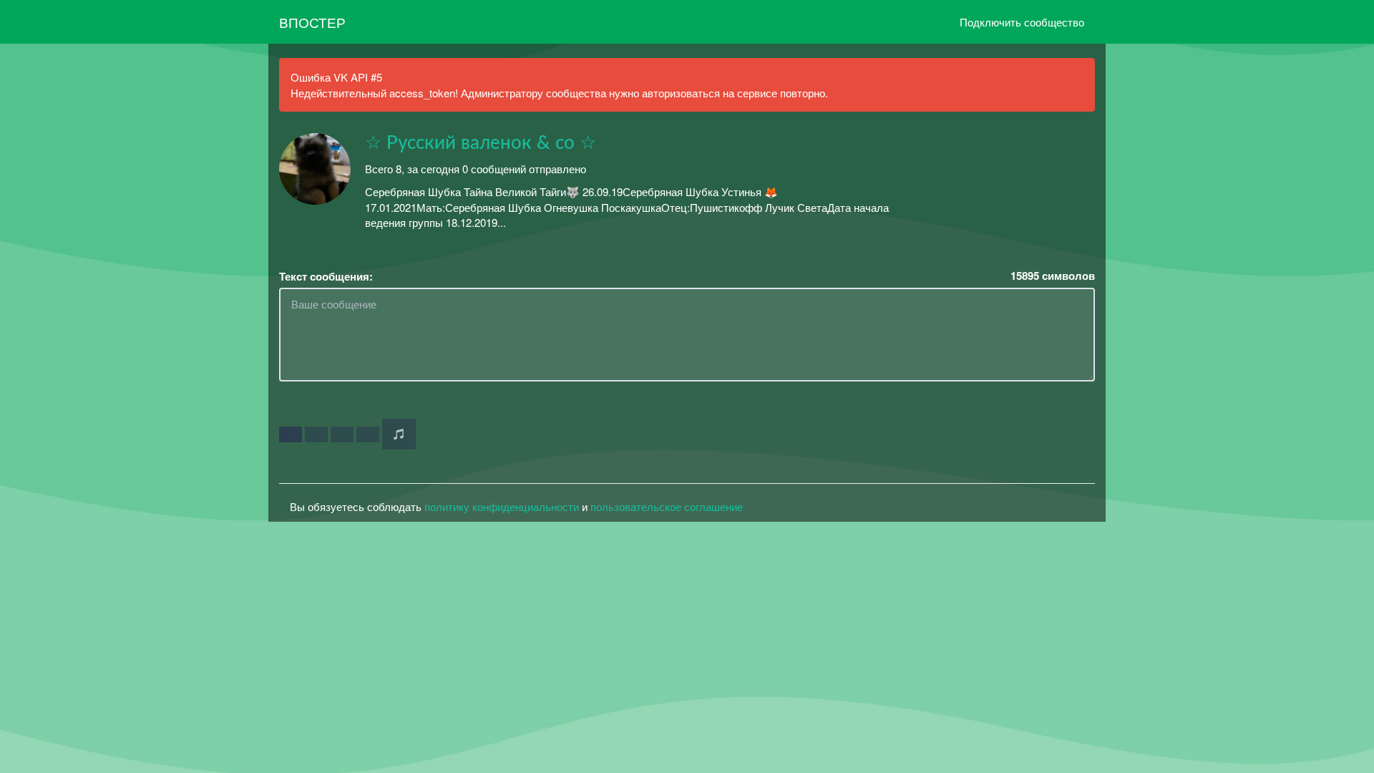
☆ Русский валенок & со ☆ (480, 143)
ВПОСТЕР (312, 21)
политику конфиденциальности (501, 506)
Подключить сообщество (1022, 21)
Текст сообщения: (326, 276)
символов (1052, 275)
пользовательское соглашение (666, 506)
